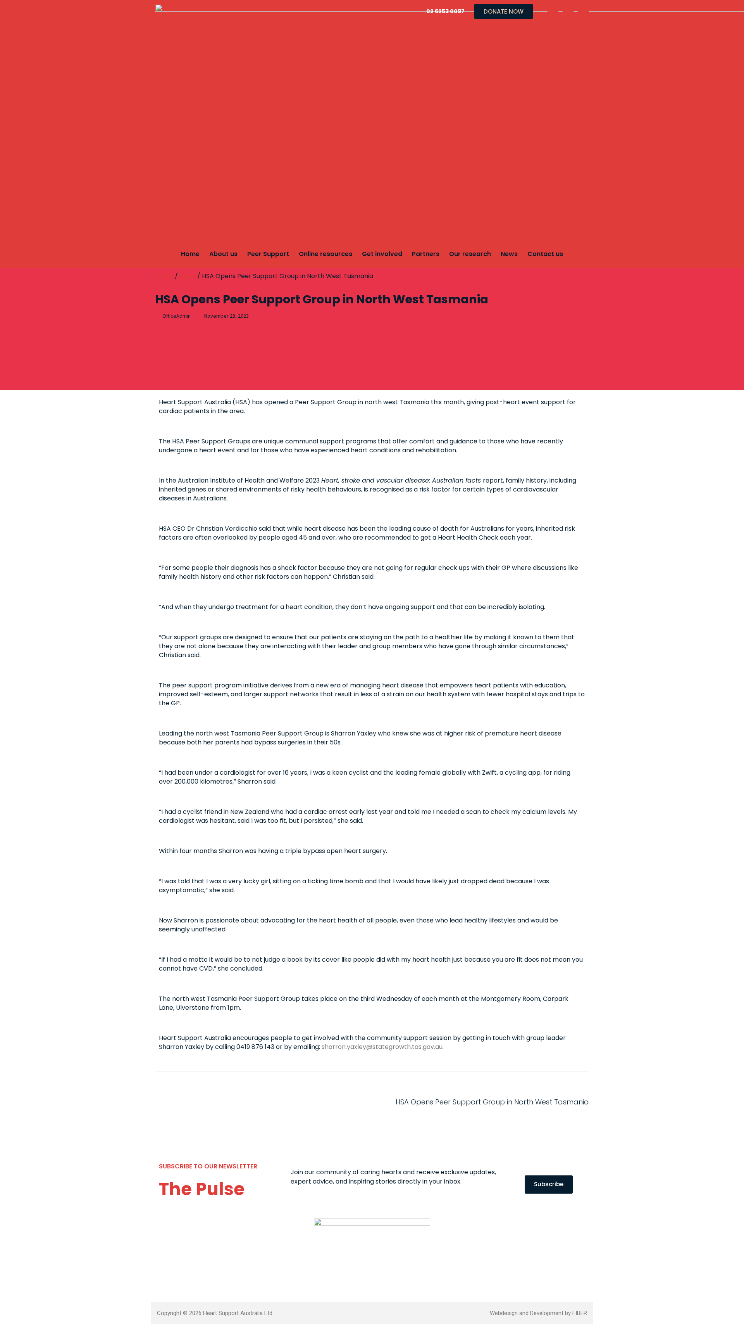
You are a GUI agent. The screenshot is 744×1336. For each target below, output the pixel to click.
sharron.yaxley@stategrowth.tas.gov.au (382, 1046)
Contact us (545, 253)
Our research (470, 253)
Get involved (382, 253)
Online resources (325, 253)
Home (190, 253)
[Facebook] (553, 10)
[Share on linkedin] (206, 1101)
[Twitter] (568, 10)
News (509, 253)
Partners (425, 253)
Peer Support (268, 253)
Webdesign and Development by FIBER (538, 1313)
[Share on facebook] (163, 1101)
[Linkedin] (583, 10)
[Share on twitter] (185, 1101)
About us (223, 253)
